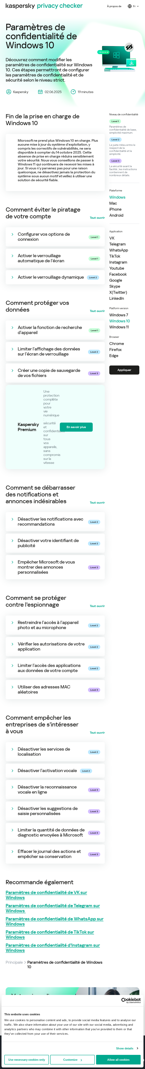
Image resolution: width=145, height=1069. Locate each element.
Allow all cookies (118, 1059)
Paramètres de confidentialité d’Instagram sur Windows (53, 948)
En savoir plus (76, 427)
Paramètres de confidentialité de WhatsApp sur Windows (54, 921)
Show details (124, 1048)
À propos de (114, 6)
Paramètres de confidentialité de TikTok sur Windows (50, 935)
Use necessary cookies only (26, 1059)
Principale (14, 962)
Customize (70, 1059)
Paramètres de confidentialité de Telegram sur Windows (53, 908)
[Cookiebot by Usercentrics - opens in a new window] (124, 1000)
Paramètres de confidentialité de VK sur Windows (46, 895)
